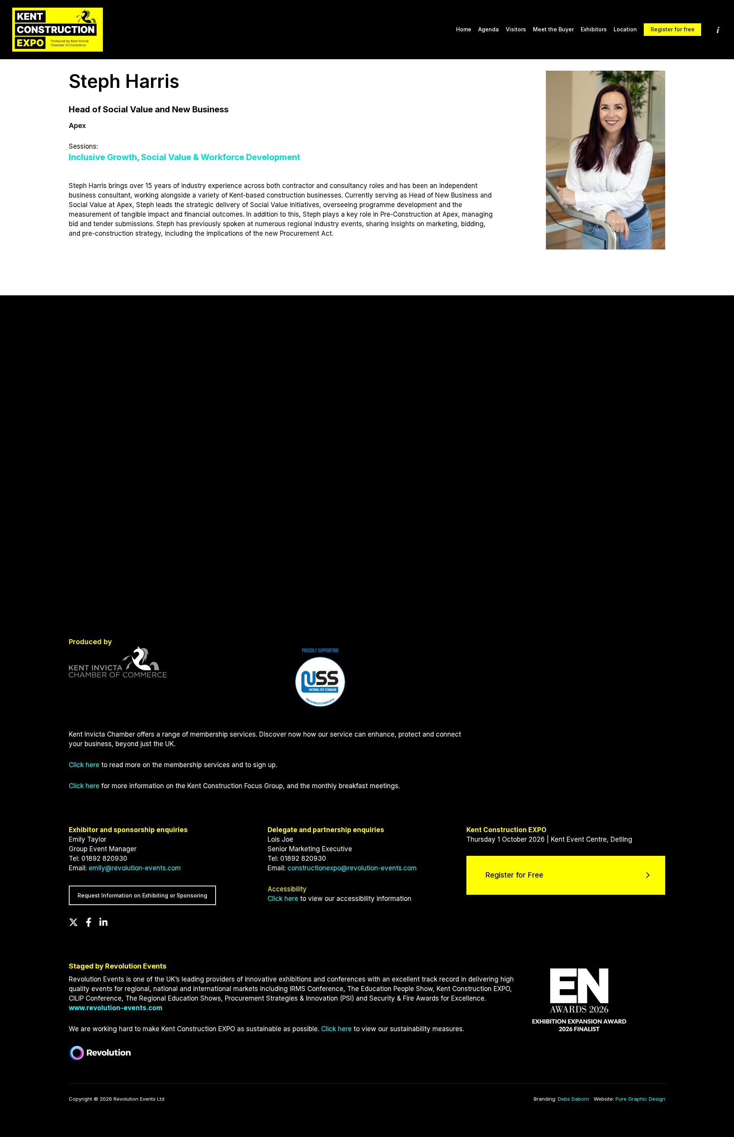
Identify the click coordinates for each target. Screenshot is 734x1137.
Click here (84, 765)
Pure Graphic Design (640, 1099)
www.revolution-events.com (115, 1008)
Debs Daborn (573, 1099)
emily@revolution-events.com (135, 868)
